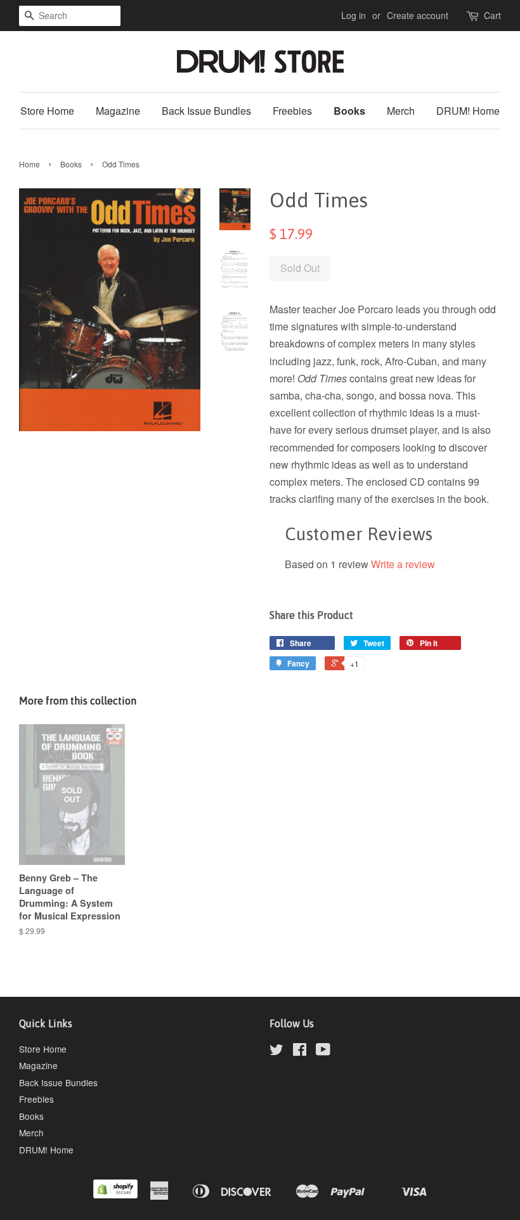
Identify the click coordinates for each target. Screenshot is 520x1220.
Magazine (118, 110)
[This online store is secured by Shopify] (115, 1194)
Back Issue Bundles (206, 110)
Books (349, 110)
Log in (353, 15)
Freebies (292, 110)
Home (29, 164)
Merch (401, 110)
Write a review (403, 564)
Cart (492, 15)
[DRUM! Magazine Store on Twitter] (276, 1051)
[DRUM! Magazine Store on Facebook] (299, 1051)
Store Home (47, 110)
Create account (417, 15)
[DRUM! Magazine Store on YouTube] (323, 1051)
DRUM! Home (468, 110)
